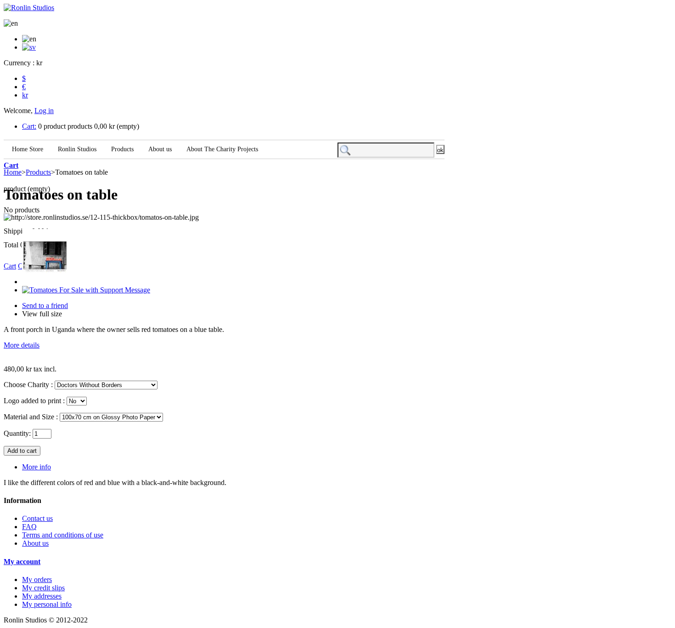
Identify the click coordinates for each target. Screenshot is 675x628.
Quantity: (17, 433)
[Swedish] (29, 47)
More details (21, 345)
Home (13, 172)
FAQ (29, 527)
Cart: (29, 126)
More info (36, 467)
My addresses (42, 596)
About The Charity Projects (221, 149)
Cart (11, 165)
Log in (44, 110)
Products (121, 149)
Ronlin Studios (76, 149)
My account (22, 561)
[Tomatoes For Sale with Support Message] (86, 290)
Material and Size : (31, 417)
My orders (37, 579)
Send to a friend (45, 305)
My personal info (47, 604)
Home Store (26, 149)
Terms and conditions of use (62, 535)
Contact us (37, 518)
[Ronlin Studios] (29, 7)
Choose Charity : (28, 384)
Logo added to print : (34, 401)
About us (159, 149)
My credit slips (43, 588)
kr (25, 95)
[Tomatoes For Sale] (45, 281)
